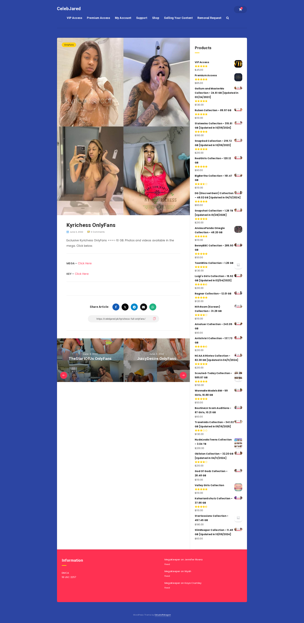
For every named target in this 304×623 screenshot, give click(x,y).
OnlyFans (69, 44)
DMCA (65, 572)
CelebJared (69, 8)
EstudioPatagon (163, 614)
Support (141, 18)
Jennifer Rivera (194, 559)
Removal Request (209, 18)
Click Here (85, 263)
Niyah (188, 571)
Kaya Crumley (193, 583)
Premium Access (98, 18)
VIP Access (74, 18)
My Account (123, 18)
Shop (155, 18)
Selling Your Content (178, 18)
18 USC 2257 (69, 577)
